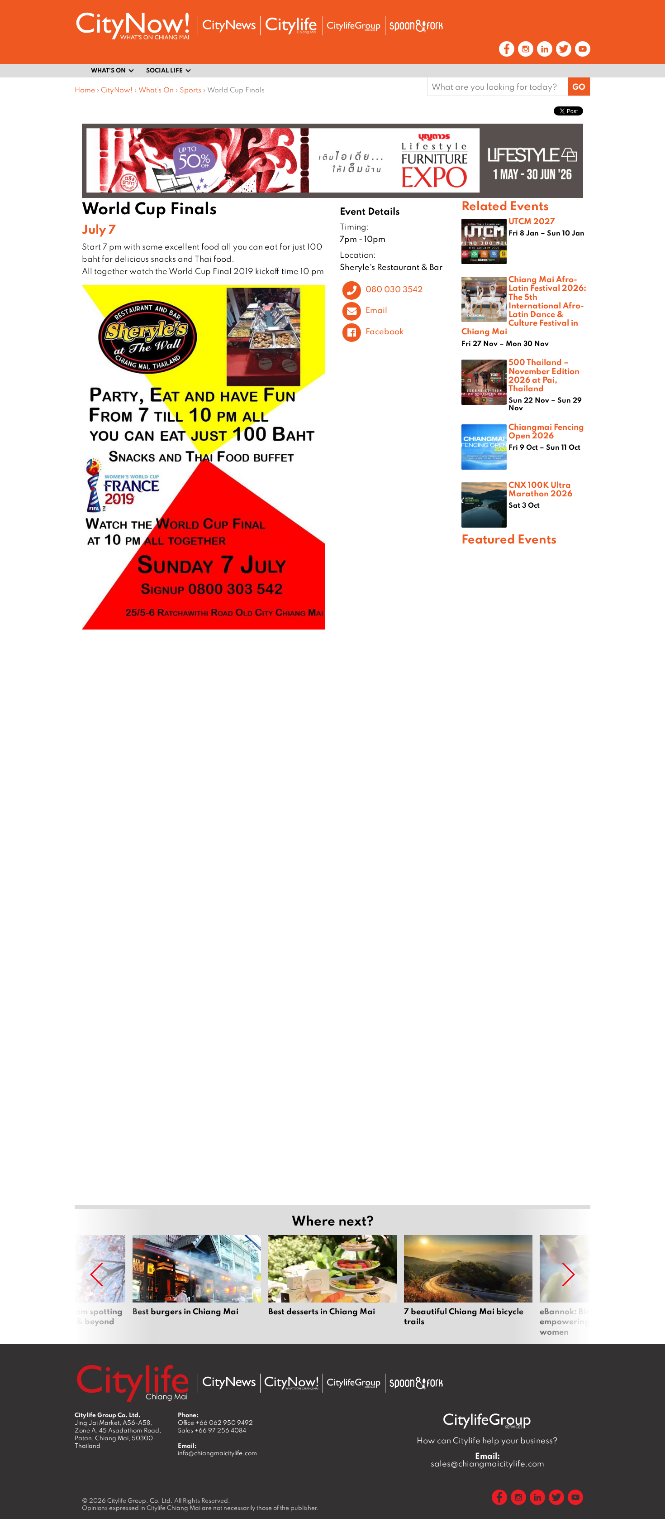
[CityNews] (228, 26)
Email (376, 310)
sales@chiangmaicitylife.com (487, 1460)
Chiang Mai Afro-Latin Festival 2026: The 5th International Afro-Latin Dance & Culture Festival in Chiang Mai (523, 305)
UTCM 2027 (531, 221)
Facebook (385, 331)
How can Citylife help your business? (487, 1440)
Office (215, 1422)
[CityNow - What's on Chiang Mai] (291, 1383)
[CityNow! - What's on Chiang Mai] (132, 26)
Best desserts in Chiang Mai (332, 1285)
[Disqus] (268, 770)
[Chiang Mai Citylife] (291, 26)
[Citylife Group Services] (353, 26)
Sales (212, 1430)
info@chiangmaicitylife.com (217, 1453)
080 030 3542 (394, 289)
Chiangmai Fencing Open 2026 (546, 431)
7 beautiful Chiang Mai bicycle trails (468, 1285)
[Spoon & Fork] (416, 26)
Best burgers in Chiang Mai (197, 1285)
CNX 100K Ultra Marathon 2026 (540, 489)
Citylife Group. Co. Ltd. (140, 1500)
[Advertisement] (525, 874)
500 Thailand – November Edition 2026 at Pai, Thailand (544, 375)
